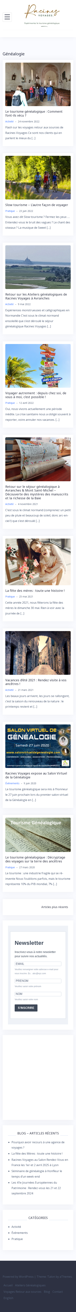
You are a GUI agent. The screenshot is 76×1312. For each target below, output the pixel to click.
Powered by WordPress (18, 1277)
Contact (57, 1292)
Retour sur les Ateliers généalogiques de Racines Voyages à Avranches (36, 296)
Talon (51, 1277)
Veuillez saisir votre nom (26, 999)
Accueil (8, 1285)
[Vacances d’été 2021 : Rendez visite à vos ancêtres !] (38, 653)
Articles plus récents (54, 907)
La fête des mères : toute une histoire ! (35, 590)
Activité (9, 121)
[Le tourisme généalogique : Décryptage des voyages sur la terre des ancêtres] (38, 835)
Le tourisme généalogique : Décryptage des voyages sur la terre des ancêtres (35, 859)
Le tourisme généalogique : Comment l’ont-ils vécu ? (34, 113)
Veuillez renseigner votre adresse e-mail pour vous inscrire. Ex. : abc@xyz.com (36, 971)
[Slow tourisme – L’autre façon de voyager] (38, 177)
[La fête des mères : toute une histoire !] (38, 561)
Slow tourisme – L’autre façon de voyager (36, 205)
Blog (47, 1292)
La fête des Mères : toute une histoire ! (36, 1153)
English (8, 1298)
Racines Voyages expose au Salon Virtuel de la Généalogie (36, 775)
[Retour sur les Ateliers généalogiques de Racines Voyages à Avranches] (38, 267)
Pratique (10, 211)
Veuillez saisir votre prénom (28, 986)
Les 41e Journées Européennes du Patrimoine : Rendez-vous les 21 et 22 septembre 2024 (36, 1188)
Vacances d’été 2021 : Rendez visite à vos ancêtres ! (35, 682)
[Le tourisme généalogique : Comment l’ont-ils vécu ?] (38, 84)
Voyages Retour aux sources (22, 1292)
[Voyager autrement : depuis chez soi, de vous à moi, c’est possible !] (38, 366)
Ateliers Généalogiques (30, 1285)
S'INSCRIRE (26, 1007)
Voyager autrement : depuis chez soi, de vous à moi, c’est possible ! (35, 395)
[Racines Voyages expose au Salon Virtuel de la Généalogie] (38, 746)
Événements (12, 783)
